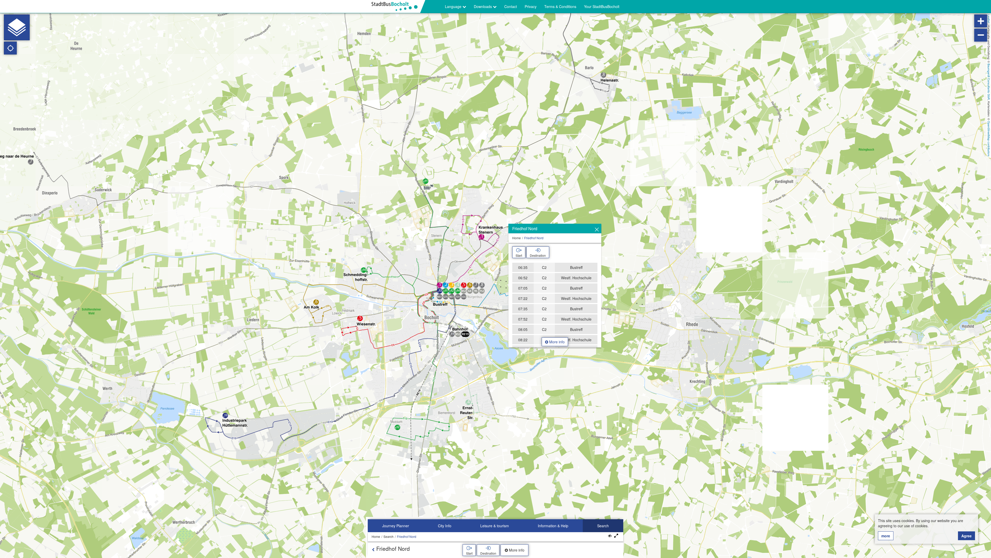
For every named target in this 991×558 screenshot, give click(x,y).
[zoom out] (980, 35)
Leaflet (989, 18)
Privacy (531, 6)
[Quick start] (17, 27)
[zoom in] (980, 20)
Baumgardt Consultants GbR (989, 82)
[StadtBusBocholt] (396, 6)
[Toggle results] (610, 536)
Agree (966, 535)
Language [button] (453, 6)
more (885, 535)
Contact (510, 6)
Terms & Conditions (560, 6)
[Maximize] (616, 536)
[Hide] (597, 230)
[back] (373, 549)
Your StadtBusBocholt (601, 6)
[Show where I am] (10, 48)
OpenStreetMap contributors (989, 139)
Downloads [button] (483, 6)
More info (556, 341)
